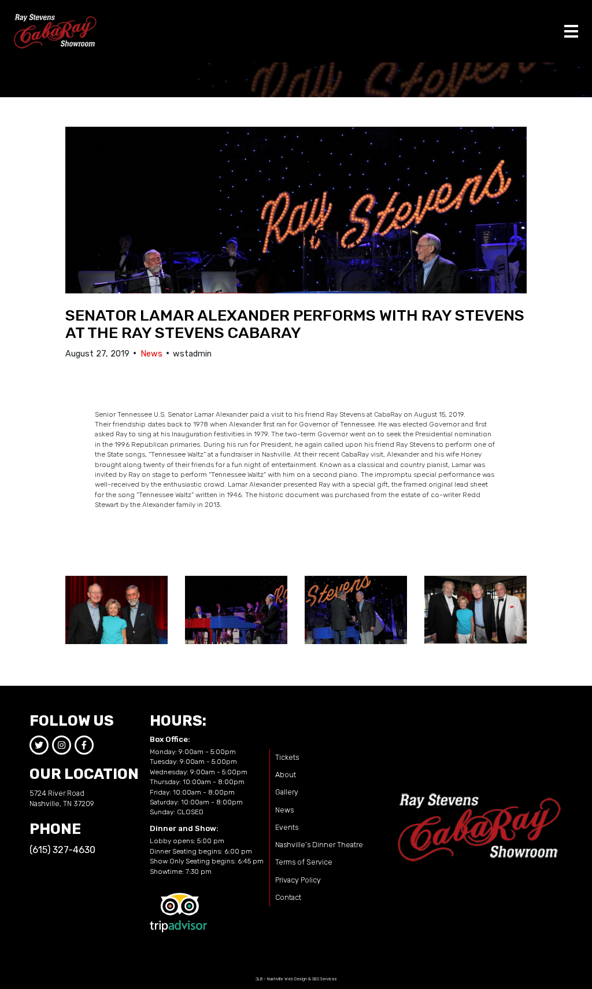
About (285, 774)
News (151, 354)
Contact (288, 897)
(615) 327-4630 (62, 849)
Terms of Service (303, 862)
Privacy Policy (298, 880)
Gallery (286, 792)
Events (286, 827)
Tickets (287, 757)
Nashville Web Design (287, 978)
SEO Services (324, 978)
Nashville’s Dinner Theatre (319, 844)
